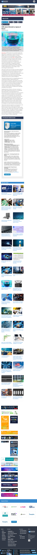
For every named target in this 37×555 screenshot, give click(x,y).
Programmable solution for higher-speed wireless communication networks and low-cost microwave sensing (18, 358)
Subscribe (4, 538)
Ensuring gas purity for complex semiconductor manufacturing (5, 302)
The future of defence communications (5, 356)
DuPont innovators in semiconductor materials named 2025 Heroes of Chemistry (17, 249)
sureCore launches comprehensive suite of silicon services (17, 221)
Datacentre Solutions (12, 544)
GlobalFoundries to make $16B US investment (17, 370)
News (3, 531)
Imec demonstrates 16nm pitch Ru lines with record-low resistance (18, 397)
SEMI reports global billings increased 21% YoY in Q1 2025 (6, 343)
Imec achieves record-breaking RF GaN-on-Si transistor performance (17, 289)
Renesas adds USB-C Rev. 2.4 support (6, 261)
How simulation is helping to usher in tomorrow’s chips (18, 302)
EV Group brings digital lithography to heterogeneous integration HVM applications (18, 385)
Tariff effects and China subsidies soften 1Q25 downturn (17, 262)
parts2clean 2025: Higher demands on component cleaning (17, 207)
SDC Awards (22, 538)
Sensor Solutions (11, 542)
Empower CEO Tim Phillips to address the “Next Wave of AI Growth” (6, 248)
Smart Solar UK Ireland (12, 541)
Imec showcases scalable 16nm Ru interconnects (6, 384)
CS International (23, 530)
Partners (3, 535)
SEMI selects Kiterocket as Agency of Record (6, 289)
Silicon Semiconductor (12, 533)
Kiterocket (4, 52)
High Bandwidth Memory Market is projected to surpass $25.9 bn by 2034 (6, 235)
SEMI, (14, 57)
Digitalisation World (12, 545)
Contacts (3, 539)
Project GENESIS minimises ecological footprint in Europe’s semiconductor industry (6, 330)
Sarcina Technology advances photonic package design (6, 275)
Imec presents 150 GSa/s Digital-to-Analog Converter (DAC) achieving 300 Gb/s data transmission (6, 208)
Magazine (4, 532)
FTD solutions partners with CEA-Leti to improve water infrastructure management (6, 316)
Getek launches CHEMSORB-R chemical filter (6, 221)
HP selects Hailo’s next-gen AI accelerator (6, 397)
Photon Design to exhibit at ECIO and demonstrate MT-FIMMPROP (18, 235)
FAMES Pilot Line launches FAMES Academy (17, 316)
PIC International (23, 531)
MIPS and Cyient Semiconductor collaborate (6, 194)
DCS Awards (22, 536)
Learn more (7, 174)
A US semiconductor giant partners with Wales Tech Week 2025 (18, 194)
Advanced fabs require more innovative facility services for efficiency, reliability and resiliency (6, 371)
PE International (23, 533)
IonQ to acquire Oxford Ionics (17, 275)
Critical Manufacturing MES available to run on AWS (18, 343)
